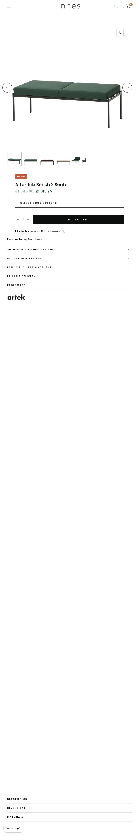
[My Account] (122, 6)
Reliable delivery (21, 276)
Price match (17, 285)
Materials (15, 816)
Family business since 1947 (29, 267)
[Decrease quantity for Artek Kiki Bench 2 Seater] (18, 219)
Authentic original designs (30, 249)
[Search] (116, 6)
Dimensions (16, 808)
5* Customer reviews (24, 258)
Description (17, 799)
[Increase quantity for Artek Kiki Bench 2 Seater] (28, 219)
